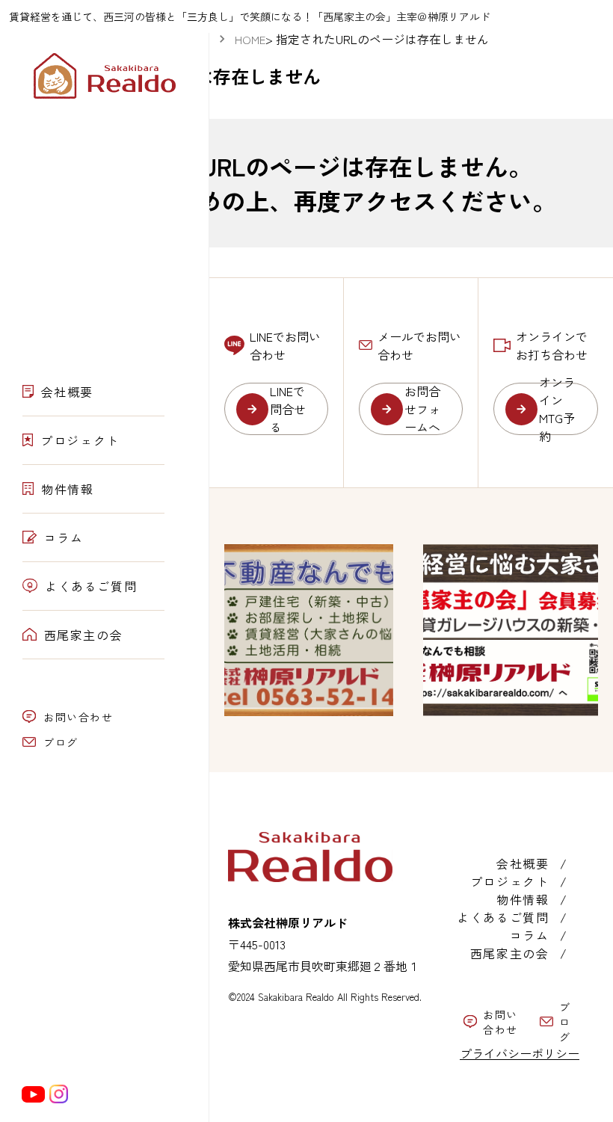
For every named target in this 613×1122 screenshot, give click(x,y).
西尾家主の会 (83, 635)
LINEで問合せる (288, 409)
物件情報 (67, 489)
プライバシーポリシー (519, 1053)
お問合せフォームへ (422, 409)
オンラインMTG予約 (557, 409)
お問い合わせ (78, 716)
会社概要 (67, 392)
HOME (250, 39)
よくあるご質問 (91, 586)
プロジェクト (80, 440)
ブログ (60, 742)
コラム (64, 537)
